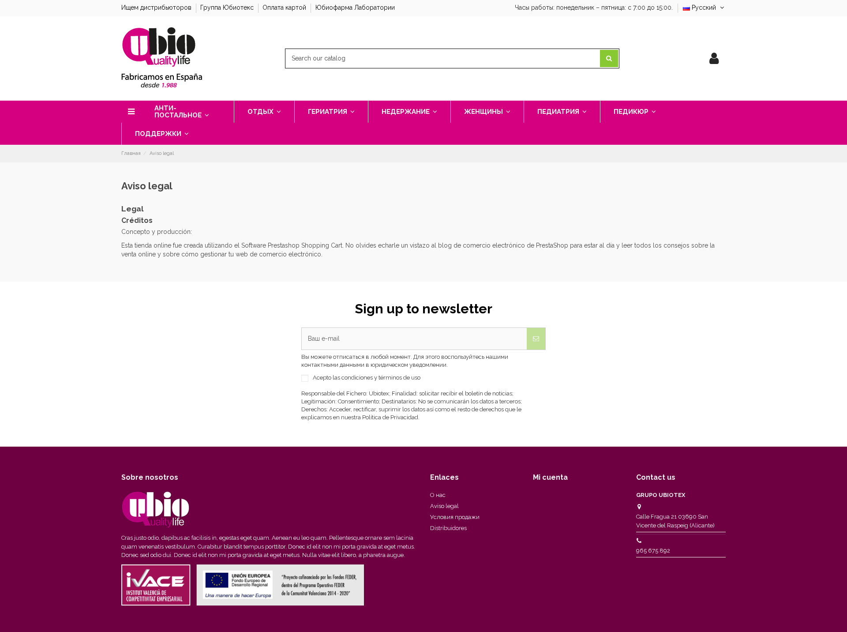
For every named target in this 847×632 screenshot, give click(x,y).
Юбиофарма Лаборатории (355, 7)
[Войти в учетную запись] (714, 59)
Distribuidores (448, 528)
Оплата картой (285, 7)
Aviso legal (444, 506)
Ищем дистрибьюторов (157, 7)
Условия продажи (455, 517)
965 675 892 (653, 550)
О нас (438, 495)
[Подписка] (536, 339)
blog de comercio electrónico (481, 245)
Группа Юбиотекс (227, 7)
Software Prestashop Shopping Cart (291, 245)
